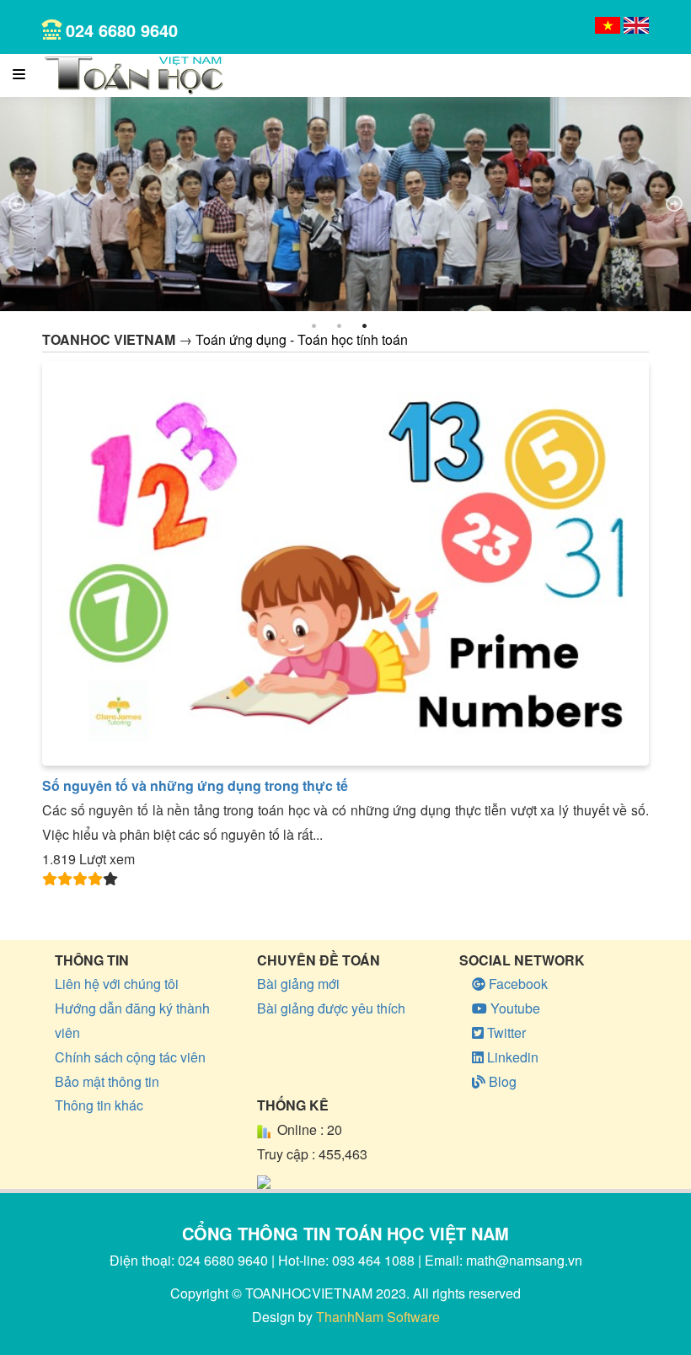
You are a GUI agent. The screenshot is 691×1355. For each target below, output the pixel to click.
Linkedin (511, 1057)
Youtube (513, 1008)
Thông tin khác (99, 1105)
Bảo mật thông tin (107, 1081)
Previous (16, 204)
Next (674, 204)
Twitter (505, 1032)
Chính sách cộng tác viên (130, 1057)
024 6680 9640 (122, 30)
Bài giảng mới (298, 983)
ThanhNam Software (378, 1316)
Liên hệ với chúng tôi (117, 983)
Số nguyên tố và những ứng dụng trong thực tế (195, 785)
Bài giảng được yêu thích (331, 1008)
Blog (501, 1081)
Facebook (516, 983)
